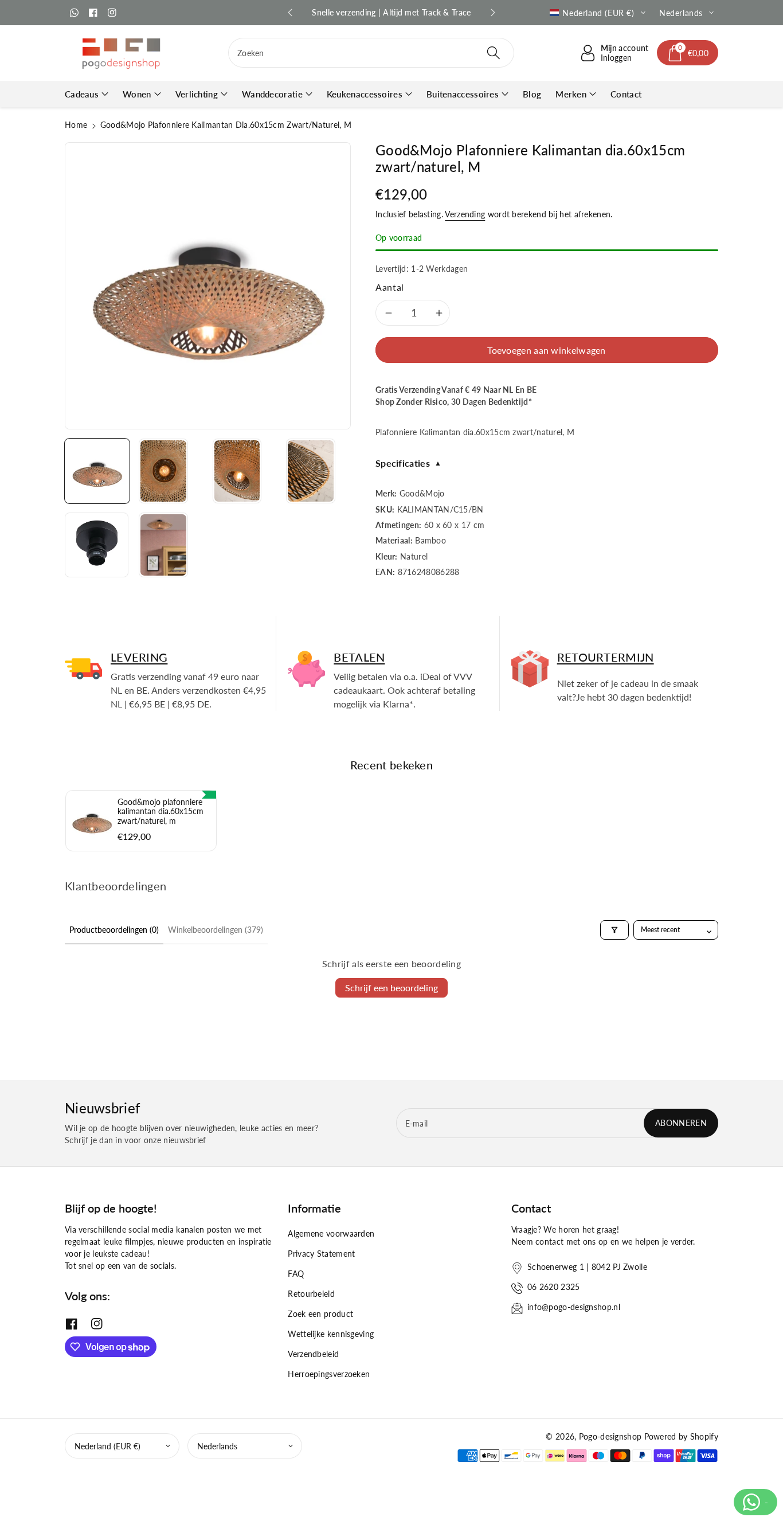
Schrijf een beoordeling (391, 987)
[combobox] (371, 52)
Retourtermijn (605, 657)
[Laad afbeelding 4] (310, 471)
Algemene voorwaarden (331, 1233)
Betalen (359, 657)
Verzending (465, 214)
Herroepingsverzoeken (329, 1374)
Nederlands (217, 1446)
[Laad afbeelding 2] (163, 471)
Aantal (389, 286)
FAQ (296, 1273)
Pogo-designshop (610, 1436)
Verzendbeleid (313, 1354)
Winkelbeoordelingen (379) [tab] (215, 930)
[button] (688, 52)
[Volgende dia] (493, 12)
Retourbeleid (311, 1294)
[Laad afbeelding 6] (163, 545)
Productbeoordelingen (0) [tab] (114, 930)
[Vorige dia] (290, 12)
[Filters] (614, 930)
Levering (139, 657)
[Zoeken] (493, 52)
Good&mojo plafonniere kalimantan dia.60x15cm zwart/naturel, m (160, 811)
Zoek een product (320, 1314)
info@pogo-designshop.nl (573, 1307)
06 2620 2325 (553, 1287)
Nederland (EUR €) (107, 1446)
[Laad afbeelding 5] (96, 545)
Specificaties (408, 463)
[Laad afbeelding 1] (97, 471)
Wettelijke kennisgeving (331, 1334)
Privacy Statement (321, 1253)
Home (76, 125)
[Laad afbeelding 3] (237, 471)
